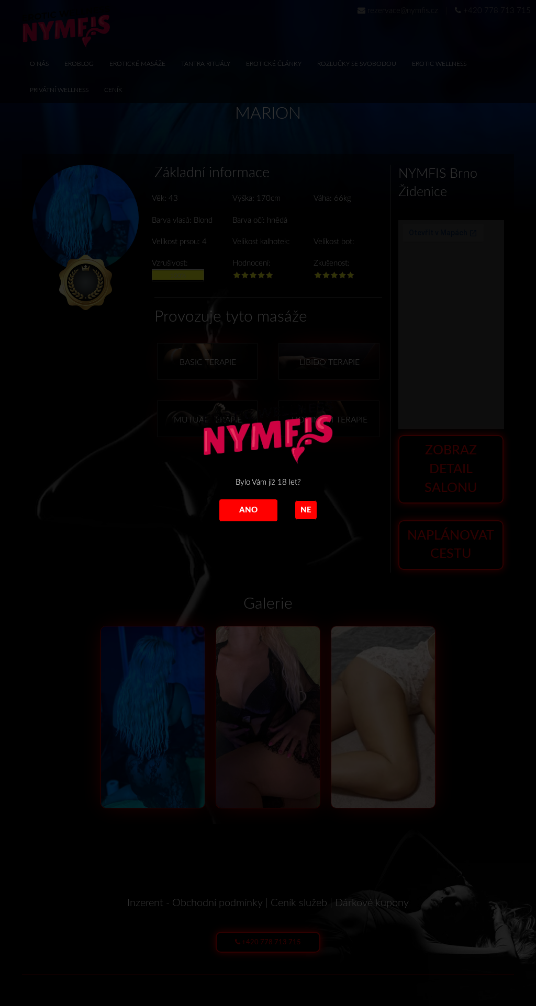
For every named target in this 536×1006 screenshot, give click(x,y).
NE (305, 510)
